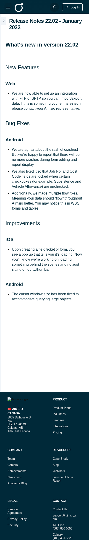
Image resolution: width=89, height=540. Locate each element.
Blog (56, 465)
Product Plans (62, 408)
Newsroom (14, 477)
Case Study (60, 458)
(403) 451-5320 (62, 538)
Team (11, 458)
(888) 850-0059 (62, 528)
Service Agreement (15, 511)
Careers (13, 465)
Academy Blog (17, 483)
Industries (59, 414)
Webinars (59, 471)
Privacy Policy (17, 519)
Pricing (57, 432)
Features (58, 420)
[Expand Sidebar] (3, 203)
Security (13, 525)
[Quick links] (30, 7)
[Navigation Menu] (8, 7)
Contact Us (60, 509)
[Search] (54, 7)
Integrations (60, 426)
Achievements (17, 471)
